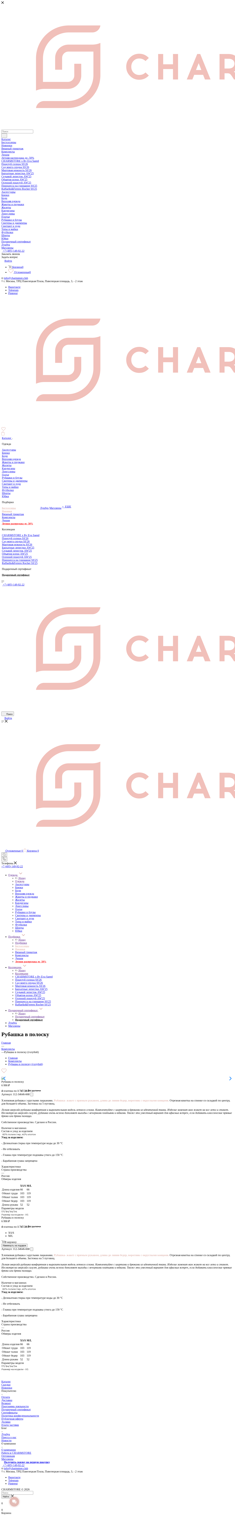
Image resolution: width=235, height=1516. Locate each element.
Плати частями (10, 1425)
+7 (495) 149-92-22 (13, 250)
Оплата (5, 1397)
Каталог (6, 1381)
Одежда (19, 881)
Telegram (13, 290)
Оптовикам (8, 1456)
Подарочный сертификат (30, 1016)
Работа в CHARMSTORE (16, 1452)
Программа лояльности (15, 1406)
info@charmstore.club (16, 278)
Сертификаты (9, 1412)
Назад (22, 878)
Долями (5, 1421)
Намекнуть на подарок (14, 1245)
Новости (6, 1440)
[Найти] (4, 135)
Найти (6, 1496)
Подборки (21, 942)
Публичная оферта (12, 1418)
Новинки (6, 1387)
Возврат (6, 1403)
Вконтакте (14, 287)
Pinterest (13, 293)
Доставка (6, 1400)
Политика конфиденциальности (20, 1415)
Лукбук (5, 1434)
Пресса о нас (8, 1437)
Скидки (5, 1384)
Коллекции (21, 973)
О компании (8, 1449)
